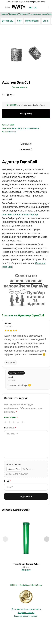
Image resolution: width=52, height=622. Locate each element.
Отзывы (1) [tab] (26, 149)
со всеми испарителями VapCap (20, 214)
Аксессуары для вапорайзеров (25, 128)
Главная (4, 14)
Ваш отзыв (10, 428)
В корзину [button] (26, 570)
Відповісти (10, 362)
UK (35, 8)
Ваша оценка (11, 417)
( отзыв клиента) (19, 87)
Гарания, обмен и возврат (26, 616)
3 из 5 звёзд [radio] (14, 422)
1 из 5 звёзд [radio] (5, 422)
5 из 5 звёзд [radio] (22, 422)
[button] (45, 33)
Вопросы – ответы (26, 612)
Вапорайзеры (32, 21)
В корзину (26, 113)
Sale (19, 21)
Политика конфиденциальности (26, 609)
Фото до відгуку (13, 464)
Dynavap (12, 132)
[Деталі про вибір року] (26, 597)
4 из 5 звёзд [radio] (18, 422)
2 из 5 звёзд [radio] (9, 422)
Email (7, 481)
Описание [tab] (26, 143)
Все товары (13, 14)
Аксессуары (23, 14)
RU (31, 8)
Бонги (46, 21)
